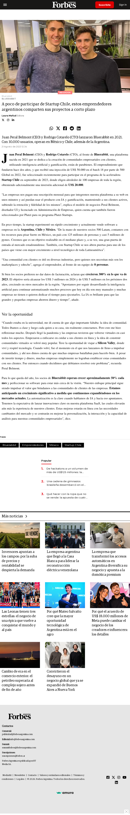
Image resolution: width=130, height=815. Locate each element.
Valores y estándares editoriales (55, 775)
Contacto (32, 775)
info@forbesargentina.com (22, 739)
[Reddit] (72, 128)
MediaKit (7, 775)
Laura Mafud (9, 115)
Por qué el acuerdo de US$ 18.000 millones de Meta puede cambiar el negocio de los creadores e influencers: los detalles (110, 623)
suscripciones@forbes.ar (13, 756)
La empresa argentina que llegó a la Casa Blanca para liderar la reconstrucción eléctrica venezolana (63, 561)
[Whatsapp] (51, 128)
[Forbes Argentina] (65, 5)
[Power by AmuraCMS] (65, 792)
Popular (46, 460)
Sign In (123, 4)
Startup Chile (73, 445)
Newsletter (19, 775)
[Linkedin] (79, 128)
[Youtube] (124, 777)
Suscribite (105, 4)
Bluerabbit (9, 445)
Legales (20, 779)
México (54, 445)
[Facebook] (65, 128)
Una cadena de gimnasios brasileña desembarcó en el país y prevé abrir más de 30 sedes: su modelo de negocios (67, 483)
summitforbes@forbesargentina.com (19, 748)
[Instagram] (118, 777)
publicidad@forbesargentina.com (17, 734)
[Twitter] (58, 128)
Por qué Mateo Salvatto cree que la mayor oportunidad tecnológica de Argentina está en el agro (64, 623)
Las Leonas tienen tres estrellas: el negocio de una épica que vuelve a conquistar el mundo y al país (19, 621)
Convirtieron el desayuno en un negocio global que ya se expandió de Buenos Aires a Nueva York (65, 680)
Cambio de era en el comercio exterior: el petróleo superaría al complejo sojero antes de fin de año (18, 680)
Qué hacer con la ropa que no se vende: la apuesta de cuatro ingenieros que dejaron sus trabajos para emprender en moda (67, 495)
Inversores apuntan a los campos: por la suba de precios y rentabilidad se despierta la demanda (19, 561)
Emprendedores (33, 445)
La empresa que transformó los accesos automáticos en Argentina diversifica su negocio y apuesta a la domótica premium (109, 563)
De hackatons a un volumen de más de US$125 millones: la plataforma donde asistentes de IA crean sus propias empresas (67, 470)
